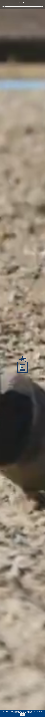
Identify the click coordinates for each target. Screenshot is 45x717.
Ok (22, 714)
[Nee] (43, 713)
